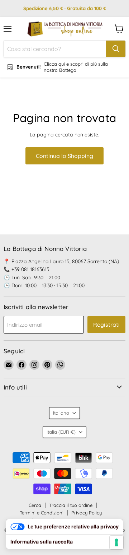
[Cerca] (115, 49)
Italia (61, 432)
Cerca (35, 505)
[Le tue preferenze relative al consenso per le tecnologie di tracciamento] (116, 542)
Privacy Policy (86, 513)
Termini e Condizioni (41, 513)
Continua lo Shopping (64, 155)
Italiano (61, 413)
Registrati (106, 324)
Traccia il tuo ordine (70, 505)
